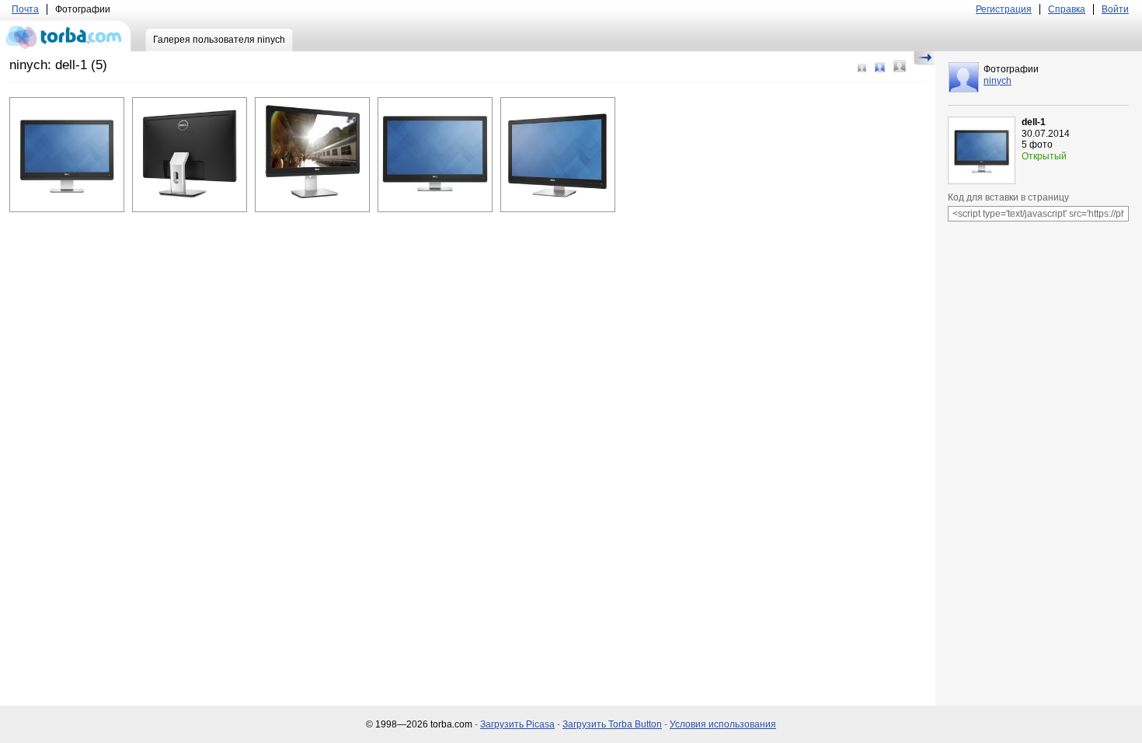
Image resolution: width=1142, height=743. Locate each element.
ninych (997, 80)
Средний (880, 67)
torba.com (65, 35)
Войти (1115, 9)
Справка (1066, 9)
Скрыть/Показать (924, 58)
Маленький (862, 68)
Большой (899, 66)
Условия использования (723, 724)
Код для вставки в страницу (1008, 197)
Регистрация (1004, 9)
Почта (25, 9)
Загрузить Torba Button (612, 724)
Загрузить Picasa (517, 724)
